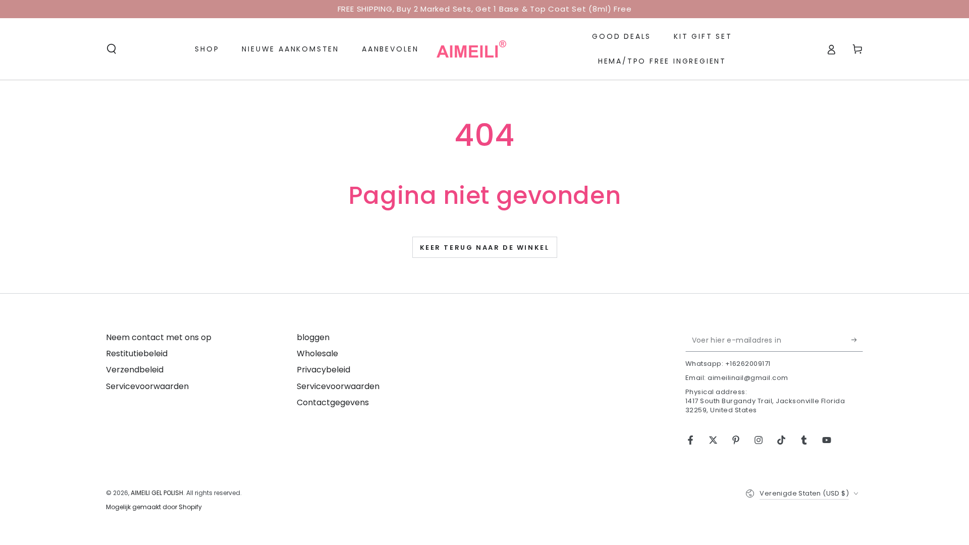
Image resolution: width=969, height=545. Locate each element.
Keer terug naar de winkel (485, 247)
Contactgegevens (333, 402)
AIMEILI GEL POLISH (157, 492)
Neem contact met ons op (158, 337)
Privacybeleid (323, 369)
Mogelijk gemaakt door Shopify (154, 507)
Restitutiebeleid (137, 353)
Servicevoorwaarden (147, 386)
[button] (111, 49)
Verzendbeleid (135, 369)
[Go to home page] (471, 49)
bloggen (313, 337)
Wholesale (317, 353)
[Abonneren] (857, 340)
